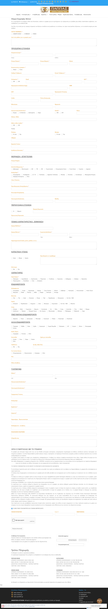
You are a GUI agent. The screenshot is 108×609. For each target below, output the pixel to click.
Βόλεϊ (21, 309)
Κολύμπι (15, 309)
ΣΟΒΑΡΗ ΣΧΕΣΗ (17, 33)
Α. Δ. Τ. (57, 511)
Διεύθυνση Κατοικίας (17, 150)
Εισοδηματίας (26, 174)
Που (12, 356)
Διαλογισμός (30, 318)
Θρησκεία (57, 104)
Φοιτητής (63, 174)
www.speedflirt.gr (18, 596)
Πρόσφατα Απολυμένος (18, 176)
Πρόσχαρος (15, 279)
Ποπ (14, 298)
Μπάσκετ (59, 311)
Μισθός (57, 198)
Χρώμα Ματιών (15, 232)
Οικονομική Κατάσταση (17, 198)
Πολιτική (29, 292)
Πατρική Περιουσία (38, 209)
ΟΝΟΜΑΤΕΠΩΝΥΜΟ (16, 511)
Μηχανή (19, 211)
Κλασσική (31, 298)
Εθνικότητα (14, 104)
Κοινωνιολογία (79, 290)
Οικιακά (39, 290)
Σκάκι (28, 326)
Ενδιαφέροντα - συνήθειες (18, 425)
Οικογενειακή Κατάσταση (18, 381)
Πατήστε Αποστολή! (17, 528)
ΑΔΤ (85, 79)
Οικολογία (48, 292)
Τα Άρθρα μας (78, 14)
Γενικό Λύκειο (72, 169)
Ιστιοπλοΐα (68, 309)
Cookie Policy (32, 606)
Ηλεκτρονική (61, 298)
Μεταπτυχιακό (25, 169)
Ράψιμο (41, 292)
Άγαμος (15, 112)
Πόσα (78, 110)
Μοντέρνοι (46, 303)
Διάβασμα (63, 290)
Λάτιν (39, 303)
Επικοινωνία (87, 14)
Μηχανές (36, 309)
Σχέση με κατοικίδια (45, 337)
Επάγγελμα (14, 400)
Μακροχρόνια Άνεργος (90, 174)
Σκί (51, 309)
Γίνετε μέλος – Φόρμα (55, 14)
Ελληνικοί (15, 303)
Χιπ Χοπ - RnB (70, 298)
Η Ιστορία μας (26, 14)
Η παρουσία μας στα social (86, 602)
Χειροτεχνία (42, 326)
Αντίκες (15, 328)
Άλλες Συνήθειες (15, 362)
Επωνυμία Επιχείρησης (17, 192)
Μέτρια (20, 258)
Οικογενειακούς (28, 353)
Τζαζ (44, 298)
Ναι (14, 269)
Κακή (14, 258)
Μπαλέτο (72, 303)
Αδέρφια (13, 137)
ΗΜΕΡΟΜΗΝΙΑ (80, 511)
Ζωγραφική (15, 333)
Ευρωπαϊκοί (54, 303)
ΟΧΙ (19, 81)
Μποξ (81, 309)
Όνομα (60, 544)
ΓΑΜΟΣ (34, 33)
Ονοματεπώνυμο (16, 52)
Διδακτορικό (16, 169)
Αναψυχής (37, 353)
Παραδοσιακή (51, 298)
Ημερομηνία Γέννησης (61, 91)
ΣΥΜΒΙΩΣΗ (27, 33)
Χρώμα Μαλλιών (16, 225)
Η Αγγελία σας (15, 438)
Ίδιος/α (14, 69)
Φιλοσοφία (38, 318)
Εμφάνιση (14, 407)
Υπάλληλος (41, 174)
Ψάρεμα (87, 309)
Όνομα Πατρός (15, 61)
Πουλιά (33, 339)
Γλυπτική (23, 333)
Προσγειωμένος (16, 280)
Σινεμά (23, 290)
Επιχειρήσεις (16, 290)
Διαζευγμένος (31, 112)
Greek (89, 608)
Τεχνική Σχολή (49, 169)
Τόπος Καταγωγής (45, 98)
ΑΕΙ (32, 169)
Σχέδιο (34, 326)
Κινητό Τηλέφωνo (60, 73)
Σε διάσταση (22, 112)
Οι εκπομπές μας (83, 596)
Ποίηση (53, 318)
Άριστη (26, 258)
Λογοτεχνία (46, 318)
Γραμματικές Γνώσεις (17, 394)
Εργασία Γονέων (15, 144)
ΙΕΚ (42, 169)
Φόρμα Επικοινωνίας (45, 3)
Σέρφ (83, 311)
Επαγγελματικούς (17, 353)
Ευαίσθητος (26, 280)
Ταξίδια (22, 326)
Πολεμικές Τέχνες (32, 311)
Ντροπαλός (84, 279)
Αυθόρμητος (68, 279)
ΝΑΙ (14, 81)
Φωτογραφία (88, 326)
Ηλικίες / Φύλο (15, 117)
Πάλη (55, 309)
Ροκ (19, 298)
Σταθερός (76, 279)
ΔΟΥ (12, 91)
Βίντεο (80, 326)
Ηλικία (71, 61)
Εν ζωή (15, 134)
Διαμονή (14, 413)
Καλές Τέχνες (89, 290)
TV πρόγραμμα (82, 594)
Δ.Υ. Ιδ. (34, 174)
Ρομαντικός (43, 279)
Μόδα (35, 292)
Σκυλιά (14, 339)
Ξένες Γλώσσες (15, 180)
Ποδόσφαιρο (68, 311)
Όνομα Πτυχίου (15, 160)
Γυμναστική (28, 309)
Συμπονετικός (34, 279)
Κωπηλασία (44, 309)
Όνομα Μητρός (44, 61)
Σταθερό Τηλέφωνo (16, 73)
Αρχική (18, 14)
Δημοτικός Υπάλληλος (52, 174)
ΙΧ (13, 211)
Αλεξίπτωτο (15, 311)
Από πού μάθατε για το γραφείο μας (21, 37)
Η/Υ (68, 326)
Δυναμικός (39, 280)
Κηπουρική (71, 290)
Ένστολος (70, 174)
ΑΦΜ (70, 85)
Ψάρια (26, 339)
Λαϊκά (24, 298)
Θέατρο (56, 290)
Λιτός (33, 280)
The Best (81, 598)
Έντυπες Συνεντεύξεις (85, 592)
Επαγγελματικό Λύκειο (61, 169)
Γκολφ (61, 309)
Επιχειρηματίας (16, 174)
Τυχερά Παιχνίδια (52, 326)
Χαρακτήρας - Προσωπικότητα (19, 419)
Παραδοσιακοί (24, 303)
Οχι (19, 269)
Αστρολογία (69, 318)
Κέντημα (56, 292)
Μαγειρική (15, 292)
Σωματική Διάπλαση (46, 232)
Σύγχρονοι (32, 303)
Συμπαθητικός (24, 279)
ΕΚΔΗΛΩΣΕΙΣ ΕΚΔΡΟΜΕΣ (18, 432)
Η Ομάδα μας (36, 14)
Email (27, 79)
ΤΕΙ (37, 169)
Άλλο (28, 176)
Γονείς (20, 69)
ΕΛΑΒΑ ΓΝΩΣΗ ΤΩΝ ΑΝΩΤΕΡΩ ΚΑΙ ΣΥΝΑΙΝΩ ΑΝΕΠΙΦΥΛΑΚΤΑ (28, 508)
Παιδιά (22, 292)
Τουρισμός (15, 326)
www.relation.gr (18, 592)
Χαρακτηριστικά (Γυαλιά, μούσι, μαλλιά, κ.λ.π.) (24, 240)
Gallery (81, 600)
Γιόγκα (22, 318)
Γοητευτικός (60, 279)
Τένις (75, 309)
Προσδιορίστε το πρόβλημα (47, 256)
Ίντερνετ (74, 326)
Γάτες (20, 339)
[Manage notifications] (3, 606)
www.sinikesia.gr (18, 594)
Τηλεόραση (61, 326)
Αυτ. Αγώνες (43, 311)
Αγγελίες (43, 14)
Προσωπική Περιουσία (17, 215)
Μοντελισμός (51, 311)
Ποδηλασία (76, 311)
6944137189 (34, 2)
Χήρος (39, 112)
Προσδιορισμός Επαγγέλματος (20, 186)
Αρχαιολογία (31, 290)
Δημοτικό (88, 169)
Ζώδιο (13, 98)
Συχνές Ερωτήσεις (68, 14)
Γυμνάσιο (81, 169)
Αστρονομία (61, 318)
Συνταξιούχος (78, 174)
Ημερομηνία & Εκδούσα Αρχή (19, 85)
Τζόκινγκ (23, 311)
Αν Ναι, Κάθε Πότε (38, 344)
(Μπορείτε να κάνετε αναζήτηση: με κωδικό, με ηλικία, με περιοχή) (35, 600)
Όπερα (38, 298)
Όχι (20, 134)
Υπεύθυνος (51, 279)
